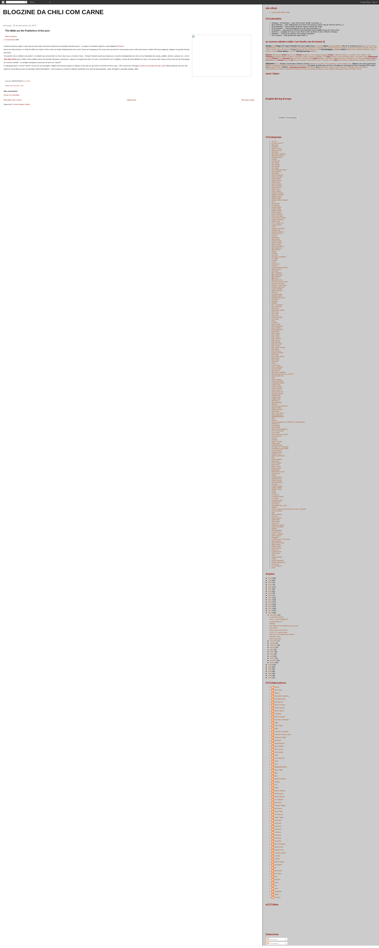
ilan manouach (277, 306)
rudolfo (274, 493)
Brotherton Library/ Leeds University (334, 67)
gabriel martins (277, 290)
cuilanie (277, 859)
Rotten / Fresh (277, 489)
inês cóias (275, 314)
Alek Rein (275, 152)
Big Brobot (277, 56)
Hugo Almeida (279, 743)
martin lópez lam (277, 392)
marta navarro (277, 390)
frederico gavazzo (278, 287)
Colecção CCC (277, 234)
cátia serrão (276, 221)
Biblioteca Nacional (288, 65)
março (272, 658)
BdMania (338, 46)
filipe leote (275, 278)
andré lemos (276, 182)
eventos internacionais (280, 267)
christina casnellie (278, 228)
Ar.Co (274, 202)
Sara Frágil (278, 811)
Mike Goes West (278, 413)
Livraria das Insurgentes (307, 48)
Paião (276, 788)
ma (275, 885)
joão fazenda (276, 342)
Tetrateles (275, 537)
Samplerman (276, 502)
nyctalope (277, 891)
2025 (270, 580)
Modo (352, 56)
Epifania (272, 623)
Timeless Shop (365, 55)
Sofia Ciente (276, 521)
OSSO (278, 67)
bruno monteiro (277, 214)
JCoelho (274, 322)
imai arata (275, 308)
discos (274, 251)
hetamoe (275, 301)
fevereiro (273, 660)
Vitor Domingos (279, 844)
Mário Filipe (278, 770)
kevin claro (275, 360)
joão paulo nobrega (278, 347)
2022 (270, 587)
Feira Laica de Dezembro (278, 630)
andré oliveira (276, 184)
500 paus (275, 145)
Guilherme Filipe (280, 737)
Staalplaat (318, 56)
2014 (270, 604)
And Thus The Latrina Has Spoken (281, 634)
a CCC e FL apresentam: (278, 632)
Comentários (273, 943)
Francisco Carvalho (281, 731)
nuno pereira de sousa (280, 434)
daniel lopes (276, 239)
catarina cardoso (278, 219)
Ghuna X (275, 292)
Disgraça (300, 49)
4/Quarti (333, 56)
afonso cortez (276, 148)
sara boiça (275, 504)
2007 (270, 669)
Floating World (353, 60)
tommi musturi (277, 548)
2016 (270, 600)
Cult (366, 46)
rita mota (275, 484)
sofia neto (275, 523)
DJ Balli (274, 253)
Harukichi (275, 299)
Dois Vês (275, 255)
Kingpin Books (271, 48)
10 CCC (274, 141)
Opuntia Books (277, 445)
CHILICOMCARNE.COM (280, 12)
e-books (274, 260)
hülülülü (274, 303)
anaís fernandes (277, 175)
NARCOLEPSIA (280, 779)
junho (272, 652)
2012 (270, 608)
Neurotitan (298, 56)
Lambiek (269, 58)
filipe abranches (277, 274)
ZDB (319, 49)
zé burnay (275, 564)
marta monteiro (277, 388)
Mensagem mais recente (12, 100)
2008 (270, 667)
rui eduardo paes (278, 496)
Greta (374, 46)
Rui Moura (278, 808)
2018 (270, 595)
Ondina (277, 782)
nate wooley (276, 427)
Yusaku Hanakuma (278, 562)
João (276, 755)
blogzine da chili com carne (53, 12)
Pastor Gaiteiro (279, 791)
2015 (270, 602)
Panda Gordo (276, 454)
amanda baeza (277, 157)
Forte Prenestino (343, 56)
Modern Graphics (287, 56)
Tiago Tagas (278, 817)
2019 (270, 593)
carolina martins (280, 853)
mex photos (273, 628)
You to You (292, 51)
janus (273, 321)
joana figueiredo (277, 330)
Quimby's (362, 60)
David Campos (279, 717)
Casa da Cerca (301, 65)
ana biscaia (276, 161)
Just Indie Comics (361, 56)
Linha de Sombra (291, 48)
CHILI (274, 226)
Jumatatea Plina (307, 58)
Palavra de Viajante (355, 48)
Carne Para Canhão (279, 218)
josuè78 (277, 879)
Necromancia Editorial (279, 429)
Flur (369, 46)
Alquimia (331, 46)
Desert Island (342, 60)
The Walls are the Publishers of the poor (27, 30)
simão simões (276, 518)
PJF (275, 785)
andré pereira (276, 187)
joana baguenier (277, 326)
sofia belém (276, 520)
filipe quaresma (277, 280)
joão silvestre (276, 351)
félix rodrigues (277, 273)
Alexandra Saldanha (281, 696)
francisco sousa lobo (279, 285)
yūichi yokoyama (278, 560)
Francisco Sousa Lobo (282, 734)
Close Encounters (299, 60)
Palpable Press (277, 452)
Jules (276, 761)
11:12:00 (27, 81)
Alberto (277, 693)
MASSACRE (276, 395)
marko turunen (277, 386)
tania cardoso (276, 536)
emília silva (275, 264)
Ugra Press (291, 55)
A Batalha (275, 147)
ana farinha (276, 166)
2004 (270, 675)
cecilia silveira (276, 225)
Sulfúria (274, 528)
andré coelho (276, 179)
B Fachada (275, 205)
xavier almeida (277, 557)
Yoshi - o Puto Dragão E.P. (278, 619)
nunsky (274, 438)
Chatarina (277, 714)
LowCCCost (276, 365)
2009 (270, 665)
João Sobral (278, 752)
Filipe (276, 728)
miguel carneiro (277, 409)
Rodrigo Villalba (279, 805)
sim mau (275, 516)
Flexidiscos (350, 58)
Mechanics (275, 401)
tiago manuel (276, 544)
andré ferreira (276, 180)
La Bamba (337, 49)
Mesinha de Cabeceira (280, 406)
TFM (324, 56)
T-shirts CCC (276, 532)
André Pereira (279, 708)
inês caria (275, 312)
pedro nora (275, 464)
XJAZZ (274, 559)
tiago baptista (276, 541)
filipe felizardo (276, 276)
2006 (270, 671)
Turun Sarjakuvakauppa (318, 55)
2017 (270, 598)
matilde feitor (276, 399)
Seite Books (371, 60)
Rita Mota (277, 802)
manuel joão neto (278, 376)
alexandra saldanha (279, 154)
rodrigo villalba (277, 488)
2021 (270, 589)
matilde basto (276, 397)
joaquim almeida (277, 353)
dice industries (277, 248)
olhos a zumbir (277, 441)
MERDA (274, 404)
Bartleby (321, 58)
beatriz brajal (276, 209)
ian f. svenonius (277, 305)
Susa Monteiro (277, 530)
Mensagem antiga (247, 100)
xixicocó (277, 897)
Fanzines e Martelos (281, 720)
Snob (371, 48)
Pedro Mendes (279, 796)
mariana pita (276, 385)
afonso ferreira (277, 150)
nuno (276, 888)
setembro (273, 645)
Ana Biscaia (278, 702)
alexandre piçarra (278, 155)
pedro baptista (277, 459)
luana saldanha (277, 367)
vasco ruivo (276, 553)
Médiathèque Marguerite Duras (296, 69)
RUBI (273, 491)
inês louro (275, 315)
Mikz (276, 773)
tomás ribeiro (276, 546)
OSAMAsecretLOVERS (280, 449)
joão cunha (275, 340)
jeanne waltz (276, 324)
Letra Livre (280, 48)
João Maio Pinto (10, 59)
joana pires (275, 331)
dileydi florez (276, 250)
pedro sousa (276, 466)
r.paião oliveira (277, 477)
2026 (270, 578)
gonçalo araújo (277, 294)
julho (272, 650)
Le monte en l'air (354, 55)
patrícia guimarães (278, 456)
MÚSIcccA (275, 424)
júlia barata (275, 358)
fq (275, 868)
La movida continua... (277, 617)
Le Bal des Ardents (340, 55)
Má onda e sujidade (278, 372)
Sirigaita (365, 48)
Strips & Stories (308, 56)
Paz (275, 60)
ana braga (275, 163)
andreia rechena (277, 193)
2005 (270, 673)
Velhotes (313, 51)
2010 (270, 613)
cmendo (277, 856)
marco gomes (276, 379)
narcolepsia (276, 425)
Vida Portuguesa (311, 49)
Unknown (277, 820)
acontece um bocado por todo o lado (152, 66)
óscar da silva (277, 450)
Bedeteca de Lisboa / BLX (319, 64)
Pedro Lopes (279, 794)
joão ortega (276, 345)
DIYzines (121, 46)
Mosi (273, 418)
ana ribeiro (275, 173)
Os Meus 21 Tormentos (280, 447)
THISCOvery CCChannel (281, 539)
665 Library (311, 67)
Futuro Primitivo (277, 289)
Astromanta (276, 203)
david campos (277, 242)
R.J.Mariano (278, 799)
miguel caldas (276, 408)
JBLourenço (278, 749)
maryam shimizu (277, 393)
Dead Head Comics (314, 60)
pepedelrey (276, 470)
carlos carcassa (277, 216)
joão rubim (275, 349)
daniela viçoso (277, 241)
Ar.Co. (277, 64)
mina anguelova (277, 415)
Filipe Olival (278, 725)
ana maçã (275, 168)
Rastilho (319, 46)
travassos (275, 550)
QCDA (274, 475)
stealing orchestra (278, 525)
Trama (372, 49)
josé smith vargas (278, 356)
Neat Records (322, 48)
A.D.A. (280, 58)
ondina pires (276, 443)
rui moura (275, 498)
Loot (276, 764)
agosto (272, 647)
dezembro (274, 615)
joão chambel (276, 338)
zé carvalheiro (277, 566)
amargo (274, 159)
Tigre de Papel (271, 49)
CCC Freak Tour (278, 223)
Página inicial (131, 100)
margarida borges (278, 383)
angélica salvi (276, 196)
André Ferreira (279, 705)
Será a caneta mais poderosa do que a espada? (289, 509)
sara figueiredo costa (279, 505)
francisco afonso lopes (280, 282)
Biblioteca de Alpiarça (273, 65)
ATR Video (278, 690)
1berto (276, 687)
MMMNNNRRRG (278, 417)
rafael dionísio (276, 479)
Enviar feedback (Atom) (21, 104)
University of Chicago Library (351, 69)
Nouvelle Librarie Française (337, 48)
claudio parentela (278, 232)
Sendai (274, 507)
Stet (375, 48)
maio (272, 654)
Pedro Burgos (276, 463)
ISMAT (273, 67)
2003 (270, 678)
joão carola (275, 335)
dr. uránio (275, 258)
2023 (270, 585)
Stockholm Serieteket (315, 69)
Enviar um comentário (11, 95)
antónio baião (276, 198)
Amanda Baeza (279, 699)
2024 (270, 582)
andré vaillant (276, 191)
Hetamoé (277, 740)
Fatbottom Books (339, 58)
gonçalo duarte (277, 296)
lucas (276, 882)
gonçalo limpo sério (278, 298)
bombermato (279, 850)
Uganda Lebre (277, 552)
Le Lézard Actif (9, 40)
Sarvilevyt (305, 55)
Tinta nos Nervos (283, 49)
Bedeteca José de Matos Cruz (340, 64)
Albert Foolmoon (11, 36)
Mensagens (273, 939)
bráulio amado (277, 211)
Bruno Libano (279, 711)
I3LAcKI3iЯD (279, 746)
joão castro (276, 337)
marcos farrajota (277, 381)
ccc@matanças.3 (275, 621)
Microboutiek (277, 55)
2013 (270, 606)
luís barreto (276, 370)
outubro (273, 643)
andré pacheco (277, 186)
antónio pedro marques (280, 200)
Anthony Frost (295, 58)
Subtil (274, 46)
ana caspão (276, 164)
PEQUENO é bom (278, 472)
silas (273, 512)
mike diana (275, 411)
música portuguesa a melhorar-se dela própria (288, 422)
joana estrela (276, 328)
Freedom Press (327, 60)
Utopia (274, 51)
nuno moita (275, 433)
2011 (270, 610)
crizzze (274, 235)
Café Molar (328, 58)
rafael (276, 894)
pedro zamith (276, 468)
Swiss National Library (332, 69)
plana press (276, 473)
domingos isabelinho (279, 257)
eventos (274, 266)
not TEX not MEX (278, 431)
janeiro (272, 662)
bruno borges (276, 212)
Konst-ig (287, 60)
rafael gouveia (277, 480)
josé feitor (275, 354)
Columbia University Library (357, 67)
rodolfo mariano (277, 486)
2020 (270, 591)
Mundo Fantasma (363, 49)
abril (271, 656)
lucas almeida (276, 369)
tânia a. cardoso (277, 534)
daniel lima (275, 237)
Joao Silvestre (279, 758)
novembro (274, 641)
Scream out (278, 814)
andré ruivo (276, 189)
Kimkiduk (275, 361)
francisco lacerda (278, 283)
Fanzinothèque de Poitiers (275, 69)
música (274, 420)
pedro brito (275, 461)
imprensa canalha (278, 310)
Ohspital (274, 440)
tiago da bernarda (278, 543)
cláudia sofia (276, 230)
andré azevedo (277, 177)
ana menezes (276, 171)
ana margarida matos (279, 170)
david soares (276, 244)
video (273, 555)
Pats (273, 457)
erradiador (278, 865)
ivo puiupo (275, 319)
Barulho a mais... (275, 636)
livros (273, 363)
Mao (273, 377)
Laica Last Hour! (275, 639)
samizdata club (277, 500)
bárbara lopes (276, 207)
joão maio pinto (14, 85)
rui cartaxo (275, 495)
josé (275, 876)
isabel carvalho (277, 317)
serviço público (277, 511)
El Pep (274, 262)
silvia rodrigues (277, 514)
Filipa (276, 722)
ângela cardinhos (278, 195)
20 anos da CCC (278, 143)
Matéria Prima (351, 49)
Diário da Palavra (278, 246)
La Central (359, 58)
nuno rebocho (276, 436)
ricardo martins (277, 482)
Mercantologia (277, 402)
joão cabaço (276, 333)
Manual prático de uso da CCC (283, 374)
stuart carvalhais (278, 527)
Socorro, (269, 51)
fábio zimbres (276, 269)
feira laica (275, 271)
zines (22, 85)
